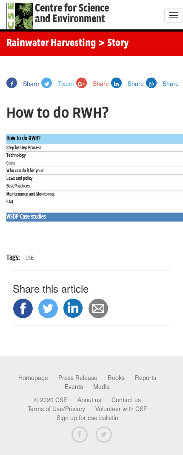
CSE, (30, 258)
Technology (16, 155)
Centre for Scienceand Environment (72, 13)
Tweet (65, 83)
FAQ (9, 201)
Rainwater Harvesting (51, 43)
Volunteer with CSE (121, 409)
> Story (113, 43)
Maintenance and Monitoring (30, 194)
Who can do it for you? (24, 170)
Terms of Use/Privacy (56, 409)
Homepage (33, 377)
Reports (145, 377)
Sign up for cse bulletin (87, 418)
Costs (10, 163)
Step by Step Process (23, 147)
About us (89, 400)
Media (101, 386)
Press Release (77, 377)
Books (116, 377)
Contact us (126, 400)
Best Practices (18, 186)
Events (74, 386)
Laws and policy (19, 178)
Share (30, 83)
